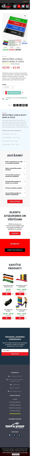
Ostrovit (4, 56)
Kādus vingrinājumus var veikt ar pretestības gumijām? (14, 162)
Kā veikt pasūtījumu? (15, 402)
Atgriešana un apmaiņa (15, 408)
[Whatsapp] (17, 105)
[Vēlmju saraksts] (23, 6)
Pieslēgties (15, 233)
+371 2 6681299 (15, 388)
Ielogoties (25, 1)
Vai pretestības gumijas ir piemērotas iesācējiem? (12, 175)
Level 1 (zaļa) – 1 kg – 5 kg (9, 134)
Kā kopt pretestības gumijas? (13, 188)
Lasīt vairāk (24, 452)
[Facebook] (14, 105)
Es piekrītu (16, 454)
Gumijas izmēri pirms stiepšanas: (11, 131)
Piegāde (15, 399)
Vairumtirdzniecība (14, 414)
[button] (25, 15)
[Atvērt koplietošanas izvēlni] (26, 105)
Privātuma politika (15, 411)
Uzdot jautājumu (15, 201)
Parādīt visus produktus (15, 250)
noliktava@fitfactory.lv (15, 391)
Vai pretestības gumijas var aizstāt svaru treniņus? (13, 182)
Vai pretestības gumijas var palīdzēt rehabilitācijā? (13, 193)
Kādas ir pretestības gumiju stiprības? (13, 169)
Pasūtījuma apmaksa (14, 405)
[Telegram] (23, 105)
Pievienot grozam (14, 92)
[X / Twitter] (20, 105)
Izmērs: (4, 85)
